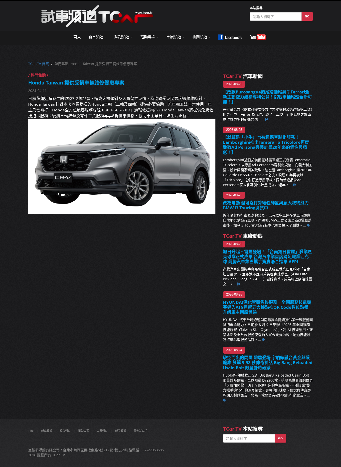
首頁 (77, 36)
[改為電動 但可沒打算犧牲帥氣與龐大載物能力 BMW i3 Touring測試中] (308, 225)
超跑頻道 (65, 431)
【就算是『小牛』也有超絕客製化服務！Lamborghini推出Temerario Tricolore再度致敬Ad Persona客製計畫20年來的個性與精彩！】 (266, 144)
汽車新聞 (243, 76)
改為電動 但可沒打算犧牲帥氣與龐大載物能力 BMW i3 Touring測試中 (266, 205)
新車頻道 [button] (96, 36)
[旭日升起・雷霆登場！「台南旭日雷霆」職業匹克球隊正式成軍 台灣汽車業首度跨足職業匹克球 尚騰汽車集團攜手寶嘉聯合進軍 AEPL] (239, 284)
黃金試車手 (140, 431)
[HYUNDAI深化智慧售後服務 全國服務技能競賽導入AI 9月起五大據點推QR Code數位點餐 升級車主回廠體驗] (263, 339)
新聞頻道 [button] (200, 36)
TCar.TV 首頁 (38, 63)
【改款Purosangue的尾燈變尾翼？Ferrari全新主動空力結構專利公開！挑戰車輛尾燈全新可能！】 (267, 97)
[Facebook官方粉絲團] (230, 37)
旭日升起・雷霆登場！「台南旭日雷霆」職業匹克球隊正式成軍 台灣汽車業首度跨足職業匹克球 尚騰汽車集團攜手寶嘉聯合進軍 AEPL (267, 256)
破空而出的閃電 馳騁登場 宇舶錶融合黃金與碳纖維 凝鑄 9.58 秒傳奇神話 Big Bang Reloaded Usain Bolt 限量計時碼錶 (268, 362)
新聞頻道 (120, 431)
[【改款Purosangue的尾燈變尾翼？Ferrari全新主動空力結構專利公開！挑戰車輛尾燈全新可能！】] (267, 119)
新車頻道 (46, 431)
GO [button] (307, 16)
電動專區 (83, 431)
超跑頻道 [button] (122, 36)
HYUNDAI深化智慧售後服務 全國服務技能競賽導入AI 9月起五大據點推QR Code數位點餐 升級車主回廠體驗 (268, 307)
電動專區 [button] (148, 36)
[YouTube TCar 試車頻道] (259, 37)
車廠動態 (243, 236)
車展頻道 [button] (174, 36)
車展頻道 (102, 431)
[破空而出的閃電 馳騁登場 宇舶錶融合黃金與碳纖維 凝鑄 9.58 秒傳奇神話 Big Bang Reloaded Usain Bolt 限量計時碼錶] (224, 400)
